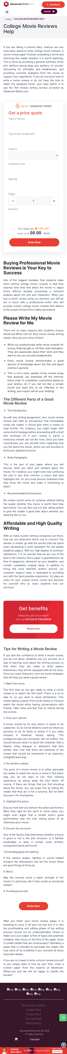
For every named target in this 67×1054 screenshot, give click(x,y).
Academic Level (16, 164)
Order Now (33, 906)
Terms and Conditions (33, 1005)
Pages (11, 194)
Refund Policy (33, 1023)
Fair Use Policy (33, 1018)
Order (47, 11)
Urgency (12, 149)
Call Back (55, 4)
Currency (13, 209)
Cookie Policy (33, 1009)
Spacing (12, 179)
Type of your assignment (21, 133)
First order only (26, 228)
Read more (33, 628)
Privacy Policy (33, 1014)
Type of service (16, 118)
